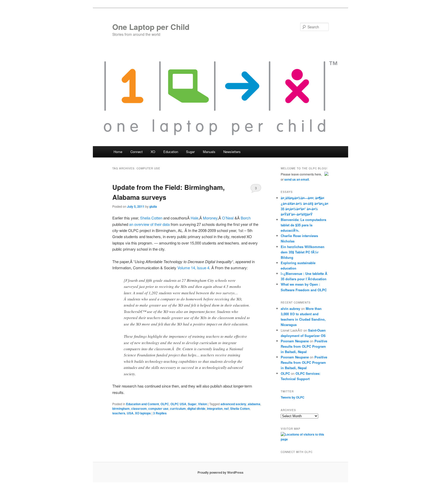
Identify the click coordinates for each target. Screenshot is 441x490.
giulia (153, 206)
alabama (254, 404)
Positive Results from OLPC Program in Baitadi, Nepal (304, 346)
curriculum (178, 408)
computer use (158, 408)
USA (130, 413)
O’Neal (228, 217)
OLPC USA (178, 404)
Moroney (210, 217)
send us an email (296, 179)
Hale (194, 217)
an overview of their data (149, 224)
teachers (118, 413)
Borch (246, 217)
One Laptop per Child (150, 26)
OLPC (165, 404)
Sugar (192, 404)
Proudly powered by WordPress (220, 472)
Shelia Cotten (151, 217)
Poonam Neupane (295, 341)
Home (118, 151)
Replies (160, 413)
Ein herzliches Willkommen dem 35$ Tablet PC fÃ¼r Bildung (302, 252)
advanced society (233, 404)
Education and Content (142, 404)
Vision (202, 404)
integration (215, 408)
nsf (226, 408)
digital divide (196, 408)
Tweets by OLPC (292, 397)
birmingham (121, 408)
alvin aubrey (290, 308)
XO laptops (143, 413)
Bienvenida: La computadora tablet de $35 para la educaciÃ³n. (303, 225)
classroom (139, 408)
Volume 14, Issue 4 (193, 267)
